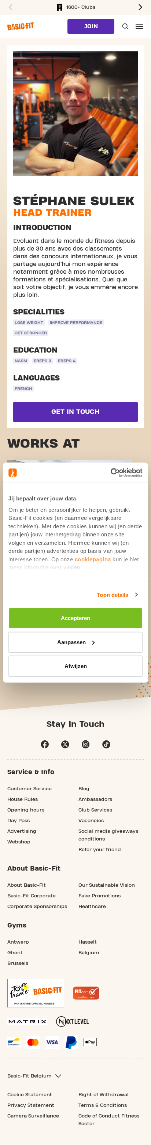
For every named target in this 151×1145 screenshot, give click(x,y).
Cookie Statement (29, 1094)
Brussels (17, 963)
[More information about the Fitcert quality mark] (86, 993)
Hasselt (87, 942)
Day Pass (18, 820)
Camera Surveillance (33, 1116)
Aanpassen (71, 642)
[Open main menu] (139, 26)
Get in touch (75, 411)
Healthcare (92, 906)
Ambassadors (95, 799)
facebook (45, 744)
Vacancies (91, 820)
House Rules (22, 799)
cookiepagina (93, 559)
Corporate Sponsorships (37, 906)
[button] (9, 7)
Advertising (21, 831)
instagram (86, 744)
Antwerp (18, 942)
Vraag (124, 26)
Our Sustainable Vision (106, 885)
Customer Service (29, 788)
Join (91, 26)
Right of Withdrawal (103, 1094)
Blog (83, 788)
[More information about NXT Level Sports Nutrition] (72, 1021)
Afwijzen (76, 666)
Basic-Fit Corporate (31, 895)
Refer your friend (99, 849)
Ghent (15, 952)
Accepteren (75, 618)
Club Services (95, 810)
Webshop (18, 842)
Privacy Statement (30, 1105)
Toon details (112, 594)
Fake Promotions (99, 895)
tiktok (106, 744)
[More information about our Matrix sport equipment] (27, 1021)
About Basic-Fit (26, 885)
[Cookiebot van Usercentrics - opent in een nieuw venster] (110, 472)
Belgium (88, 952)
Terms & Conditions (102, 1105)
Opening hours (25, 810)
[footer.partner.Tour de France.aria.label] (35, 993)
